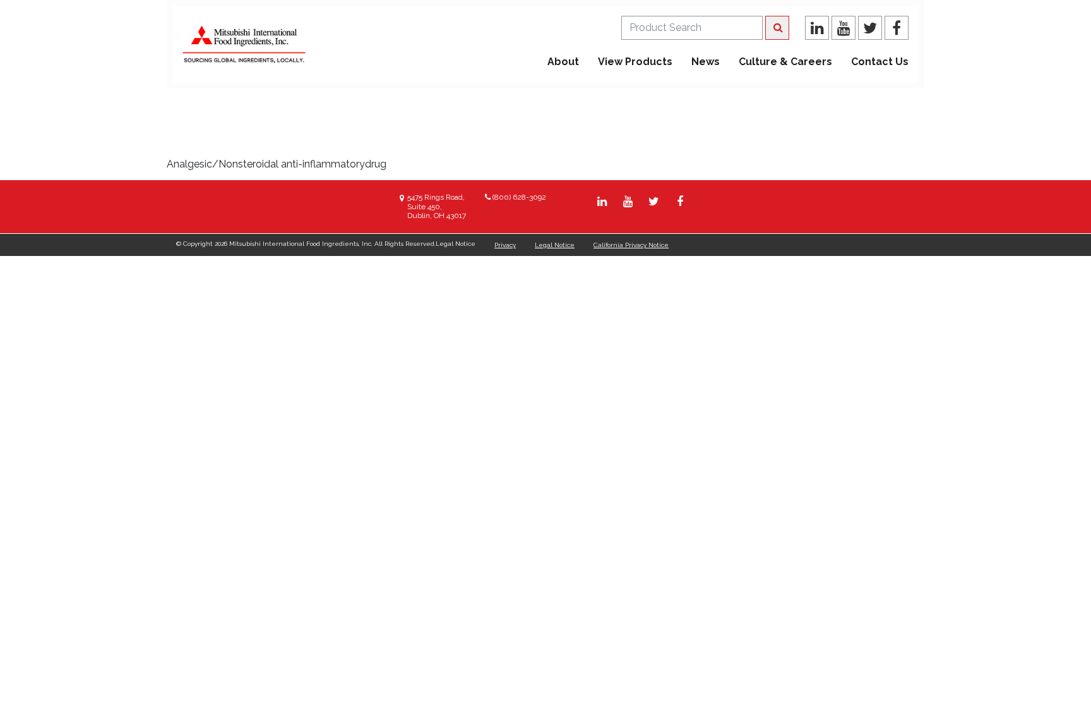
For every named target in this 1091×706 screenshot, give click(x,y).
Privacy (505, 244)
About (563, 62)
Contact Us (880, 62)
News (705, 62)
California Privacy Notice (631, 244)
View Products (635, 62)
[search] (692, 28)
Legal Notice (555, 244)
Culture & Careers (785, 62)
